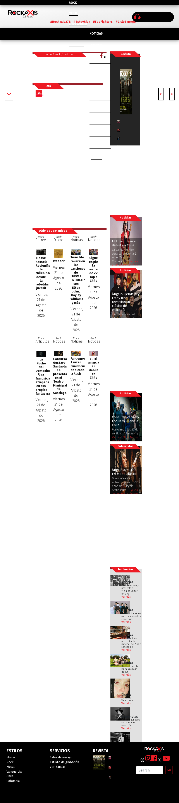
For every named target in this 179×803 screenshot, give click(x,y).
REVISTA (95, 106)
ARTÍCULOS (97, 94)
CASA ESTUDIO (100, 142)
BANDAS (96, 154)
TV (91, 130)
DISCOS (96, 45)
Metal (73, 13)
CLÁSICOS (96, 58)
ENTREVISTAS (99, 82)
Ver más (126, 596)
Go (169, 770)
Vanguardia (78, 24)
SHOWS (96, 70)
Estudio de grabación (64, 762)
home (48, 54)
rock (57, 54)
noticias (69, 54)
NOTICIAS (96, 33)
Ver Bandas (57, 767)
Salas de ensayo (61, 757)
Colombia (76, 45)
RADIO (94, 118)
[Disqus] (69, 162)
